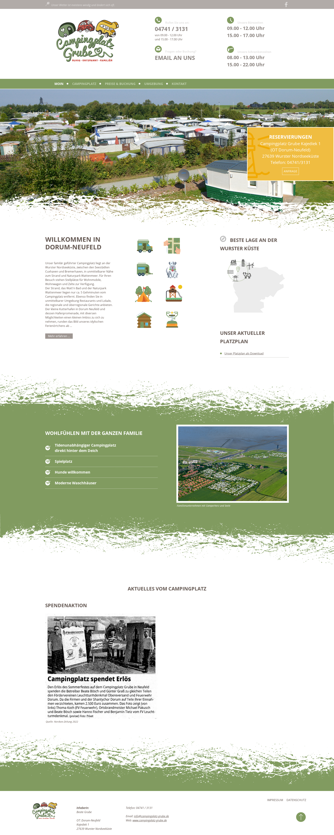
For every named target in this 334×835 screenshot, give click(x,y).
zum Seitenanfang (301, 817)
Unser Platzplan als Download (244, 353)
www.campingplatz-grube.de (150, 820)
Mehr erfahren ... (59, 336)
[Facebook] (286, 4)
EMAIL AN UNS (175, 57)
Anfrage (290, 171)
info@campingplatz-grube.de (151, 816)
